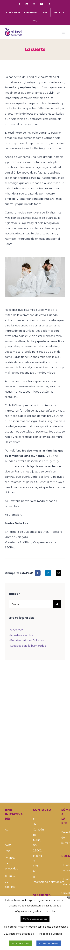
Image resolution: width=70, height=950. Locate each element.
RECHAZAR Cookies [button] (48, 943)
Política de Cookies (50, 933)
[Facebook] (37, 573)
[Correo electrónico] (58, 573)
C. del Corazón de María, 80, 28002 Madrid (35, 837)
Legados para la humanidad (28, 645)
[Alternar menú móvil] (63, 33)
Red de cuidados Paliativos (27, 640)
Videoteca (16, 630)
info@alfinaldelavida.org (35, 882)
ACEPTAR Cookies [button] (20, 943)
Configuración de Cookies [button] (35, 919)
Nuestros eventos (21, 635)
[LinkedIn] (48, 573)
